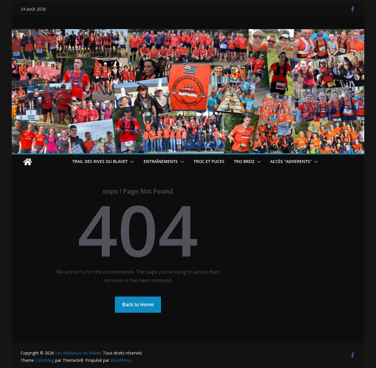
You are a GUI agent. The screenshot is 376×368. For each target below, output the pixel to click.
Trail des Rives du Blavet (100, 161)
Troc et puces (209, 161)
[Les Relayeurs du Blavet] (28, 162)
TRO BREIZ (244, 161)
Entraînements (161, 161)
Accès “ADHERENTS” (291, 161)
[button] (131, 161)
